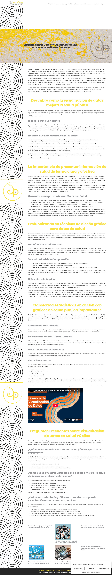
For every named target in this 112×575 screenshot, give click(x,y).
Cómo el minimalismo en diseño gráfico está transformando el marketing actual (40, 563)
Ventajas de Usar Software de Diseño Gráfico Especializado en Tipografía (66, 542)
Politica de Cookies (67, 572)
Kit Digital (50, 4)
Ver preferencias (104, 568)
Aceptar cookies (78, 568)
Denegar (91, 568)
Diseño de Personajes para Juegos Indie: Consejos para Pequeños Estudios (40, 526)
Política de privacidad (95, 572)
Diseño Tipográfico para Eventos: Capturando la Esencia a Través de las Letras (93, 548)
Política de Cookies (86, 572)
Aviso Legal (56, 572)
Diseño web (57, 4)
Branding (64, 4)
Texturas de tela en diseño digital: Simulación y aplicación (65, 562)
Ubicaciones (87, 4)
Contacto (96, 4)
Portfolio (70, 4)
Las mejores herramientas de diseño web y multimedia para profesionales (92, 526)
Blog (102, 4)
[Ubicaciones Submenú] (92, 4)
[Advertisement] (56, 17)
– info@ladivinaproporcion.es (65, 570)
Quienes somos (78, 4)
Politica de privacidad (46, 572)
